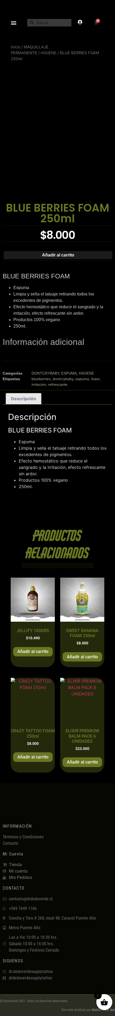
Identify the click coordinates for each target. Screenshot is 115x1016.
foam (95, 379)
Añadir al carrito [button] (32, 651)
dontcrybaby (63, 379)
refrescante (57, 384)
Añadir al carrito (58, 255)
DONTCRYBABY (45, 373)
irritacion (39, 384)
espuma (82, 379)
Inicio (15, 47)
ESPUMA (69, 373)
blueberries (41, 379)
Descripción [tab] (23, 398)
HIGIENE (48, 52)
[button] (13, 22)
